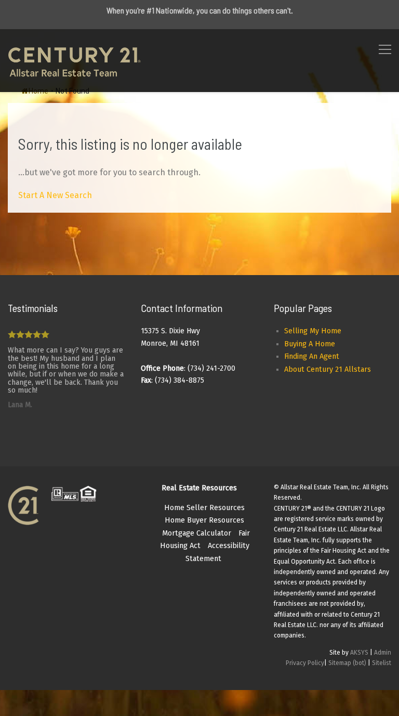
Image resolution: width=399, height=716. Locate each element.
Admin (382, 652)
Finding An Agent (311, 356)
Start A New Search (55, 195)
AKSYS (359, 652)
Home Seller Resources (204, 507)
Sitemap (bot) (347, 663)
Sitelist (381, 663)
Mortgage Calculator (196, 533)
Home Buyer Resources (204, 520)
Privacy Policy (305, 663)
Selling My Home (312, 331)
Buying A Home (309, 344)
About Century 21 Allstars (327, 369)
